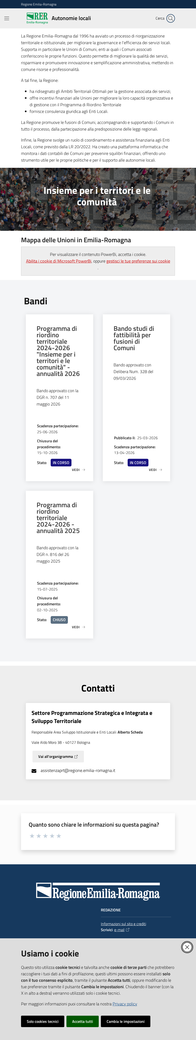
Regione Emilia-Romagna (38, 4)
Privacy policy (125, 1004)
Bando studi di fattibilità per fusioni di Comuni (134, 338)
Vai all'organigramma (55, 756)
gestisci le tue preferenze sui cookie (138, 261)
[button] (170, 18)
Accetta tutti (82, 1021)
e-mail (119, 930)
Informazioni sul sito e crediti (123, 924)
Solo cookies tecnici (43, 1021)
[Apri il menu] (7, 18)
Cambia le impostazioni (126, 1021)
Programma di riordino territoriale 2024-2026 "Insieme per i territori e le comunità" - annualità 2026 (58, 351)
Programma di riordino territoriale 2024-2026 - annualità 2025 (58, 518)
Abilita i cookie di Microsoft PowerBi (58, 261)
